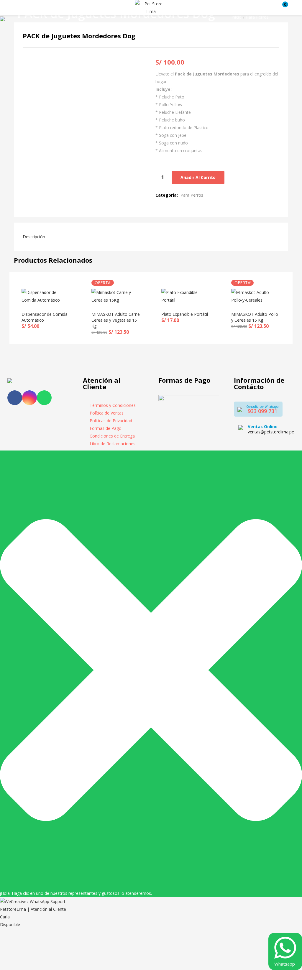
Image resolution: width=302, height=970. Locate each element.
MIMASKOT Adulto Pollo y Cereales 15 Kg (254, 317)
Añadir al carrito (198, 177)
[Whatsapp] (44, 397)
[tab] (151, 236)
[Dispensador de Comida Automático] (46, 296)
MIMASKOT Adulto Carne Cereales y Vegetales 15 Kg (115, 320)
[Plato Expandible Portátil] (186, 296)
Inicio (237, 17)
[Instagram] (29, 397)
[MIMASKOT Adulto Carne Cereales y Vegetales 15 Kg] (116, 296)
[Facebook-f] (14, 397)
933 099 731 (262, 411)
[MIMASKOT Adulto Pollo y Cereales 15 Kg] (255, 296)
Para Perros (257, 17)
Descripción (34, 236)
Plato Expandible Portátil (184, 314)
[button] (282, 7)
